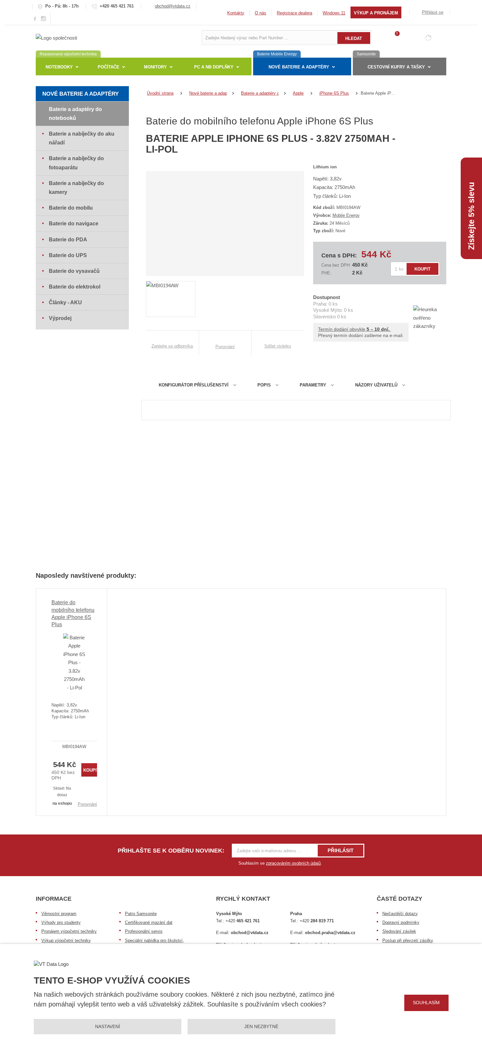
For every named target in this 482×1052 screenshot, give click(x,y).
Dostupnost (326, 297)
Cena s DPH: (339, 255)
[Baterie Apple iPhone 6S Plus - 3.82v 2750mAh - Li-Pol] (74, 662)
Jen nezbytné (261, 1026)
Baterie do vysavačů (74, 271)
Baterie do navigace (73, 223)
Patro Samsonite (141, 913)
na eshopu (62, 803)
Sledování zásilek (399, 931)
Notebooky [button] (59, 67)
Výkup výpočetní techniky (66, 940)
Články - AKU (65, 302)
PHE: (326, 273)
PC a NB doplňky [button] (213, 67)
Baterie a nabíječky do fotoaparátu (76, 163)
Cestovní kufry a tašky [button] (396, 67)
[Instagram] (43, 19)
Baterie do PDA (68, 239)
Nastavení (107, 1026)
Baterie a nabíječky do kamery (76, 187)
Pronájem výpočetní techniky (69, 931)
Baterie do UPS (68, 255)
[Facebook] (35, 18)
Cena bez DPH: (336, 265)
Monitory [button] (155, 67)
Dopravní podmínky (400, 922)
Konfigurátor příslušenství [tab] (194, 385)
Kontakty (235, 12)
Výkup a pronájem (376, 12)
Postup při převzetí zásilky (407, 940)
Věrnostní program (58, 913)
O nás (260, 12)
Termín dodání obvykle (354, 329)
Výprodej (60, 318)
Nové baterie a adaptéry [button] (299, 67)
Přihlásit (340, 850)
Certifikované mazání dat (148, 922)
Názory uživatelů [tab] (376, 385)
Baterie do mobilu (71, 208)
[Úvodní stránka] (56, 37)
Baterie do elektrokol (74, 287)
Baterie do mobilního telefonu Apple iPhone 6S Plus (72, 613)
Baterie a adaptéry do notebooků (75, 113)
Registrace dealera (294, 12)
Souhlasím (426, 1002)
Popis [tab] (264, 385)
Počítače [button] (108, 67)
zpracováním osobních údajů (293, 863)
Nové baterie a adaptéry (80, 94)
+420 (243, 920)
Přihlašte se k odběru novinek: (171, 850)
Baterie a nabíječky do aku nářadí (81, 138)
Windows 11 (334, 12)
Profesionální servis (144, 931)
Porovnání (87, 804)
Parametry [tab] (313, 385)
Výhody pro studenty (61, 922)
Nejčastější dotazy (400, 913)
